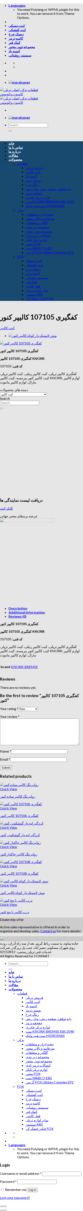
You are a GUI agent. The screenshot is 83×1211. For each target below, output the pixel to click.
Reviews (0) (17, 616)
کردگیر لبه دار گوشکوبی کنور (20, 835)
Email (5, 759)
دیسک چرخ (16, 34)
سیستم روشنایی (20, 55)
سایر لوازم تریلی (37, 290)
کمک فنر (14, 42)
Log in (32, 1190)
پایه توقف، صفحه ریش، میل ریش (48, 189)
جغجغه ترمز (34, 193)
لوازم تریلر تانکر (36, 240)
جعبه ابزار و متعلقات (40, 214)
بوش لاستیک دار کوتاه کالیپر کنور (22, 893)
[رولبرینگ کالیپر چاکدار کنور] (20, 842)
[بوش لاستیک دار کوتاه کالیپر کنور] (33, 336)
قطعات (22, 163)
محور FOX (33, 244)
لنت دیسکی (17, 26)
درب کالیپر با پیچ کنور (14, 912)
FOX (20, 257)
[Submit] (10, 130)
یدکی (20, 210)
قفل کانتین (33, 286)
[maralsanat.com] (19, 82)
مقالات (13, 155)
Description (18, 608)
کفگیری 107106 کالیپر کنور (19, 816)
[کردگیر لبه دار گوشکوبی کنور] (21, 823)
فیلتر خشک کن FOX (39, 299)
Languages (17, 5)
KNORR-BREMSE (24, 667)
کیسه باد (14, 51)
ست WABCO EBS (39, 248)
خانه (11, 143)
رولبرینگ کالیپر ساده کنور (17, 796)
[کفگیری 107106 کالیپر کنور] (21, 804)
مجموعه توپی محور (22, 47)
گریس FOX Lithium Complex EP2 (50, 252)
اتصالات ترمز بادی (38, 235)
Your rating (9, 709)
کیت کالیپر (33, 172)
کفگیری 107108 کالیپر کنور (19, 873)
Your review (9, 716)
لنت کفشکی (17, 30)
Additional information (27, 612)
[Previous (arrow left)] (1, 1210)
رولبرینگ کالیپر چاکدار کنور (18, 854)
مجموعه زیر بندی (37, 227)
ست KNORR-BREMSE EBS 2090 (50, 201)
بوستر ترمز (33, 180)
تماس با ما (16, 147)
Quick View (8, 789)
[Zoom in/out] (5, 1206)
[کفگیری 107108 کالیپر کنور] (21, 862)
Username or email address (21, 1173)
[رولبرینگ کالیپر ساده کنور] (19, 785)
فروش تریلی (34, 168)
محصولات (15, 159)
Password (8, 1181)
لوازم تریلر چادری (38, 197)
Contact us (48, 931)
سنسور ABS (34, 294)
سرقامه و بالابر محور (40, 218)
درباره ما (15, 151)
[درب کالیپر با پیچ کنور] (16, 900)
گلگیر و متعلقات (37, 223)
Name (5, 751)
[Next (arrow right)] (5, 1210)
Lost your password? (15, 1198)
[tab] (46, 608)
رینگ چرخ (32, 185)
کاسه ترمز (16, 38)
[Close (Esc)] (1, 1206)
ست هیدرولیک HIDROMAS (45, 206)
